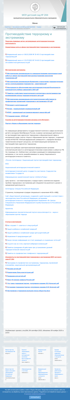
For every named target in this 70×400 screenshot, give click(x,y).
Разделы (39, 27)
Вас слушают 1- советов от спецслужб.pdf (22, 225)
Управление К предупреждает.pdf (19, 236)
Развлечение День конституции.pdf (20, 272)
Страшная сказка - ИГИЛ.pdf (17, 116)
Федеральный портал (42, 350)
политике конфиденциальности (35, 394)
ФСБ (7, 164)
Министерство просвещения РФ (10, 350)
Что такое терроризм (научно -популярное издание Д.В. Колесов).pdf (33, 283)
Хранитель (9, 208)
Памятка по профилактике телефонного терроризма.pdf (27, 253)
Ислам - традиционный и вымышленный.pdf (23, 109)
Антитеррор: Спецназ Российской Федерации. (22, 189)
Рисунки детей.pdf (14, 269)
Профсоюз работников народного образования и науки (59, 372)
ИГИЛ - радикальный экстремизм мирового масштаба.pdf (28, 112)
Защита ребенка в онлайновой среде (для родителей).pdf (28, 233)
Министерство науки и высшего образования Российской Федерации (10, 372)
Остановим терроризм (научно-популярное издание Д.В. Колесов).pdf (33, 287)
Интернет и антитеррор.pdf (17, 105)
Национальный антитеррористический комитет (22, 167)
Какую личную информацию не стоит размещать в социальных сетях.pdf (34, 240)
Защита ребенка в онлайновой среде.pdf (22, 229)
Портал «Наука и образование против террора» (23, 123)
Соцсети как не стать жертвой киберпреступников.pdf (27, 244)
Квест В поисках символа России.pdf (20, 280)
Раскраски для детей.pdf (16, 276)
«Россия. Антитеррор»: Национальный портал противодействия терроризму (33, 160)
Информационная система (26, 369)
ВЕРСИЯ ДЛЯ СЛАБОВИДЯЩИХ (61, 27)
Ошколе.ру (8, 27)
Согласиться (35, 397)
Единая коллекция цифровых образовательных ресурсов (59, 353)
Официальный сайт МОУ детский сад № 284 (23, 27)
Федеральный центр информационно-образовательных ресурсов (43, 372)
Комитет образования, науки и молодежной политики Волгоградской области (26, 355)
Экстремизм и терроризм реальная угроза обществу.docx (28, 291)
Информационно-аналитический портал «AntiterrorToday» (26, 177)
